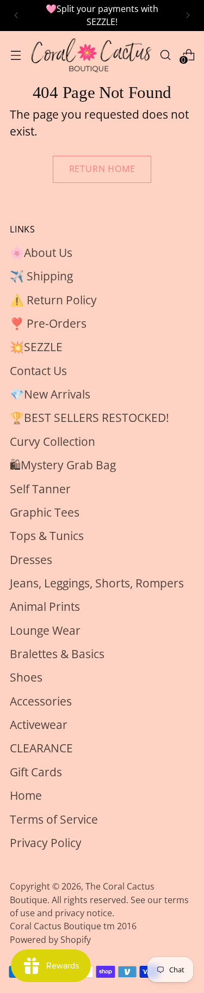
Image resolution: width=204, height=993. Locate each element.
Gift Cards (36, 772)
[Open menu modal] (15, 55)
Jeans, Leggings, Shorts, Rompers (97, 583)
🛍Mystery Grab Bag (63, 465)
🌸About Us (41, 252)
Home (26, 795)
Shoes (26, 677)
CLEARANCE (41, 748)
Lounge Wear (45, 630)
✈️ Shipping (41, 276)
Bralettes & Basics (57, 653)
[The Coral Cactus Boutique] (90, 55)
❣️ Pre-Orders (48, 323)
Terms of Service (54, 819)
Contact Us (38, 370)
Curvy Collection (52, 441)
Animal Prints (45, 606)
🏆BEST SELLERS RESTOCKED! (89, 417)
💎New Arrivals (50, 394)
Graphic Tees (44, 512)
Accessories (41, 701)
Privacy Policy (46, 842)
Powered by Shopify (50, 940)
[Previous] (16, 15)
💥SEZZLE (36, 346)
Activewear (38, 724)
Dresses (31, 559)
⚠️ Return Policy (53, 300)
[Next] (188, 15)
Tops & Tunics (47, 535)
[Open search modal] (165, 55)
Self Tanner (40, 489)
